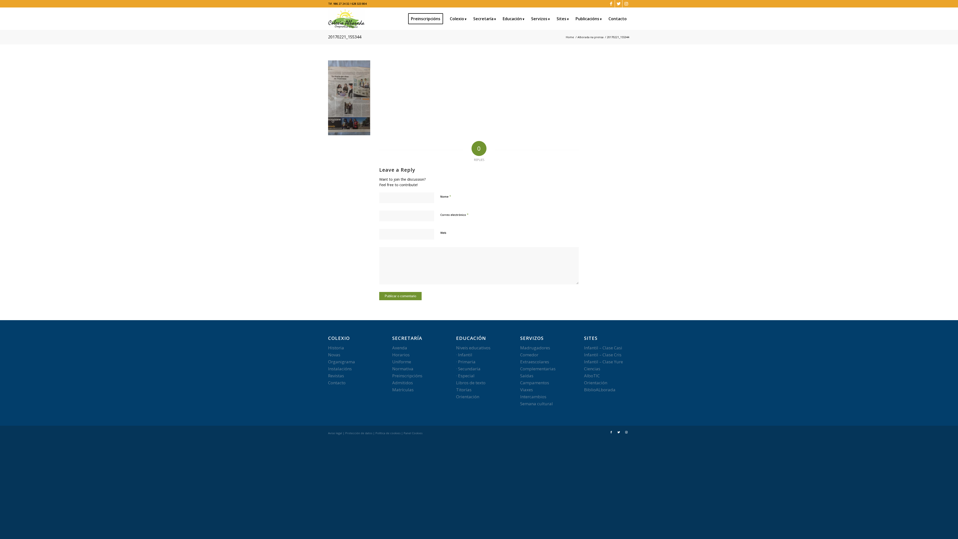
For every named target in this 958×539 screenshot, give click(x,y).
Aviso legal (335, 433)
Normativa (402, 369)
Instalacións (340, 369)
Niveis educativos (473, 348)
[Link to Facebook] (611, 3)
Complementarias (538, 369)
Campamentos (534, 383)
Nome (445, 196)
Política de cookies (387, 433)
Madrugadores (535, 348)
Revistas (336, 376)
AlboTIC (592, 376)
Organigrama (341, 362)
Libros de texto (470, 383)
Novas (334, 355)
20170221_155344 (344, 37)
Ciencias (592, 369)
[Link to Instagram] (626, 3)
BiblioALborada (599, 390)
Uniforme (401, 362)
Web (443, 233)
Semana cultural (536, 403)
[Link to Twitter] (618, 3)
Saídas (526, 376)
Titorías (464, 390)
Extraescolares (534, 362)
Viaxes (526, 390)
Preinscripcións (407, 376)
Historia (336, 348)
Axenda (399, 348)
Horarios (401, 355)
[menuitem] (427, 19)
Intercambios (533, 397)
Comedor (529, 355)
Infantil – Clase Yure (603, 362)
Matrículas (403, 390)
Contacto (337, 383)
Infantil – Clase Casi (603, 348)
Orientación (467, 397)
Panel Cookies (413, 433)
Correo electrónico (454, 214)
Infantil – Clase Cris (602, 355)
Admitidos (402, 383)
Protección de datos (358, 433)
